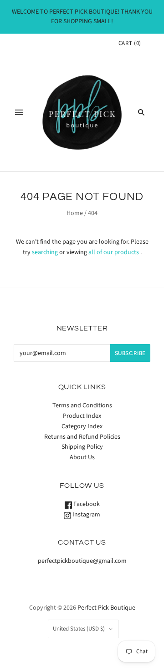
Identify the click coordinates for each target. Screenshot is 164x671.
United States (79, 629)
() (129, 43)
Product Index (82, 416)
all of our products (113, 252)
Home (75, 213)
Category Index (82, 426)
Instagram (85, 514)
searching (45, 252)
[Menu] (19, 112)
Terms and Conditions (82, 405)
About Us (82, 457)
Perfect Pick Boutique (106, 607)
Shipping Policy (82, 446)
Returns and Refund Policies (82, 436)
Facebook (86, 504)
